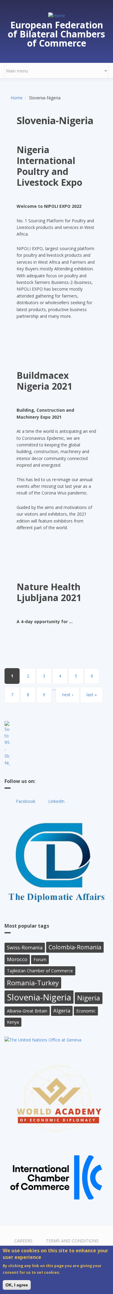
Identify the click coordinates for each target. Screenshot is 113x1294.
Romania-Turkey (33, 982)
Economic (86, 1011)
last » (91, 694)
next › (67, 694)
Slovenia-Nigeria (39, 997)
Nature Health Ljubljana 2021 (49, 592)
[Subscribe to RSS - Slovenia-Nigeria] (56, 743)
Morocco (17, 959)
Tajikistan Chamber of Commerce (40, 971)
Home (17, 98)
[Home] (56, 15)
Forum (39, 959)
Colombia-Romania (75, 947)
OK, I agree (16, 1285)
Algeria (61, 1010)
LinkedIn (56, 801)
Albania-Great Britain (27, 1011)
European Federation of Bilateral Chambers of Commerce (56, 34)
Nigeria (88, 998)
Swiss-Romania (24, 947)
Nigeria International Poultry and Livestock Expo (49, 165)
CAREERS (23, 1241)
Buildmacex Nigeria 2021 (44, 380)
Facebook (25, 801)
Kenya (13, 1022)
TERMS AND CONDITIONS (72, 1241)
